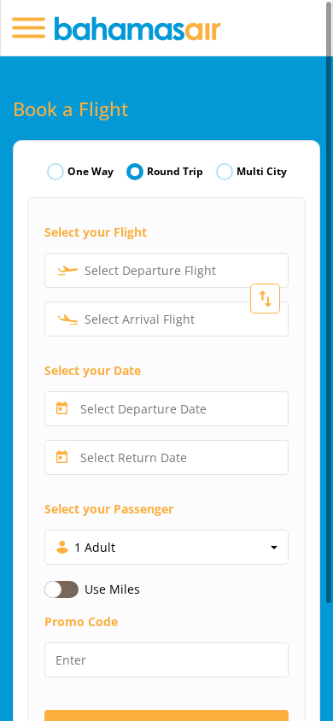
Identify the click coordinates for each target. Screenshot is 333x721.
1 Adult (94, 547)
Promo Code (81, 621)
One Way (90, 172)
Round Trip (175, 172)
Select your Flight (95, 232)
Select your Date (92, 370)
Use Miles (112, 589)
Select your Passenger (108, 509)
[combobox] (166, 270)
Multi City (262, 172)
